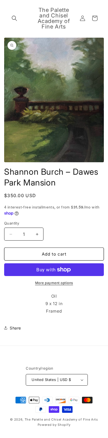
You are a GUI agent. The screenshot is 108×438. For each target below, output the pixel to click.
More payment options (54, 283)
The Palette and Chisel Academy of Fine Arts (61, 419)
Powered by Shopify (54, 425)
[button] (14, 18)
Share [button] (15, 328)
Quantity (11, 223)
